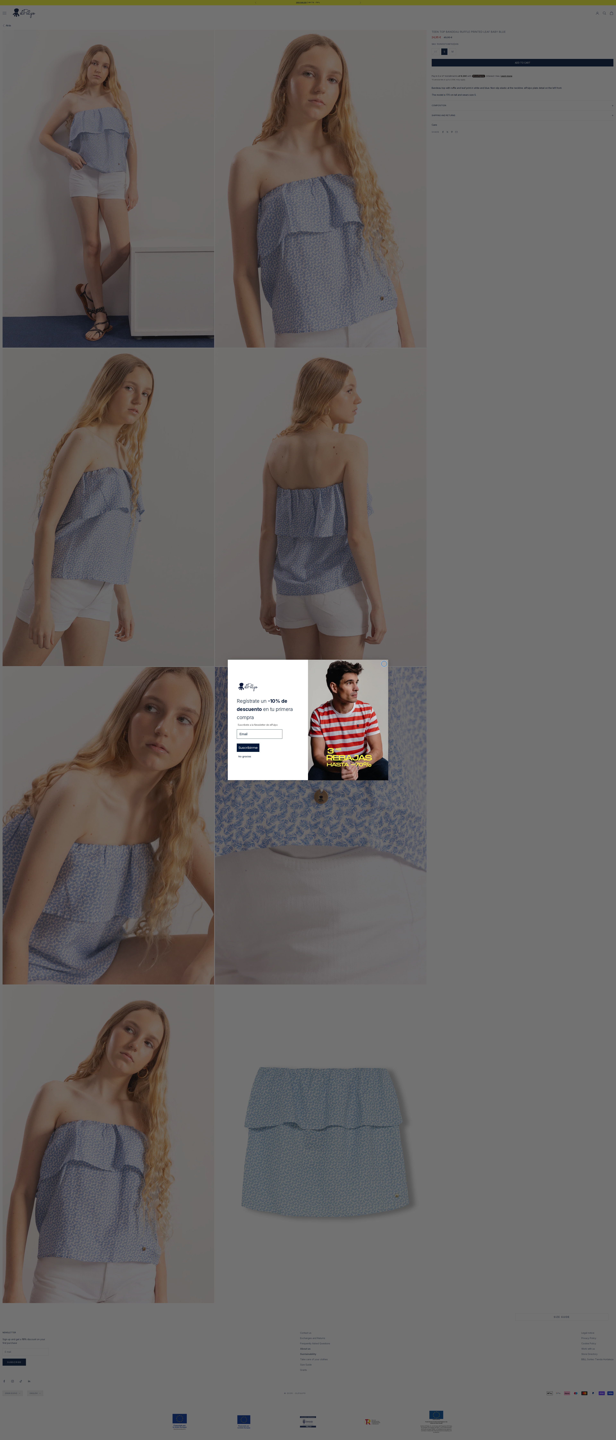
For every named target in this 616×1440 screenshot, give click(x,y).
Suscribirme (248, 748)
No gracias (244, 756)
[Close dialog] (384, 664)
